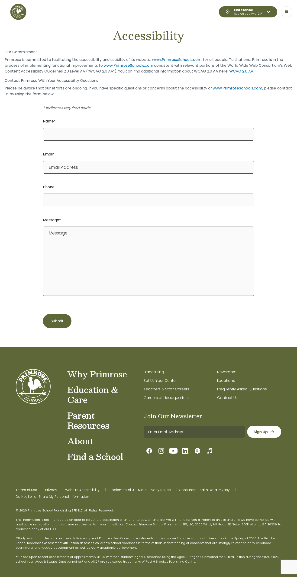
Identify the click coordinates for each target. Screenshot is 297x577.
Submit (57, 321)
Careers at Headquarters (166, 397)
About (80, 441)
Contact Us (227, 397)
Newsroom (226, 372)
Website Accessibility (82, 490)
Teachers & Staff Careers (166, 389)
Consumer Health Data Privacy (204, 490)
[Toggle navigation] (286, 12)
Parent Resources (88, 420)
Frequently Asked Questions (242, 389)
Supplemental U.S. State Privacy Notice (139, 490)
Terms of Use (26, 490)
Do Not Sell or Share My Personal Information (52, 496)
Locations (226, 380)
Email (48, 154)
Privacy (51, 490)
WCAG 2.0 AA (241, 71)
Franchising (154, 372)
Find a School (95, 456)
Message (51, 220)
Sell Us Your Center (160, 380)
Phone (49, 187)
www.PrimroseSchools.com (176, 59)
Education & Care (92, 394)
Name (48, 121)
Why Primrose (97, 374)
